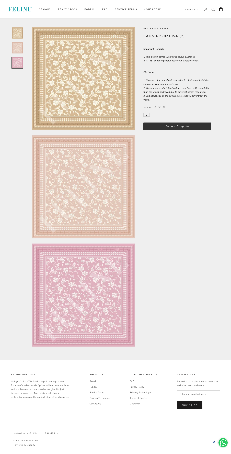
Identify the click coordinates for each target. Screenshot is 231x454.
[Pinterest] (164, 107)
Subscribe (190, 405)
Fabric (89, 9)
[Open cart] (221, 9)
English (190, 9)
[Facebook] (155, 107)
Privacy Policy (137, 387)
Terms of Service (138, 398)
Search (93, 381)
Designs (45, 9)
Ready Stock (67, 9)
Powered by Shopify (24, 445)
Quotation (135, 403)
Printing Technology (99, 398)
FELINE (93, 387)
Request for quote (177, 126)
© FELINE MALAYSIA (26, 440)
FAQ (105, 9)
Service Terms (126, 9)
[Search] (213, 9)
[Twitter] (159, 107)
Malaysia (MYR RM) (25, 433)
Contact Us (153, 9)
